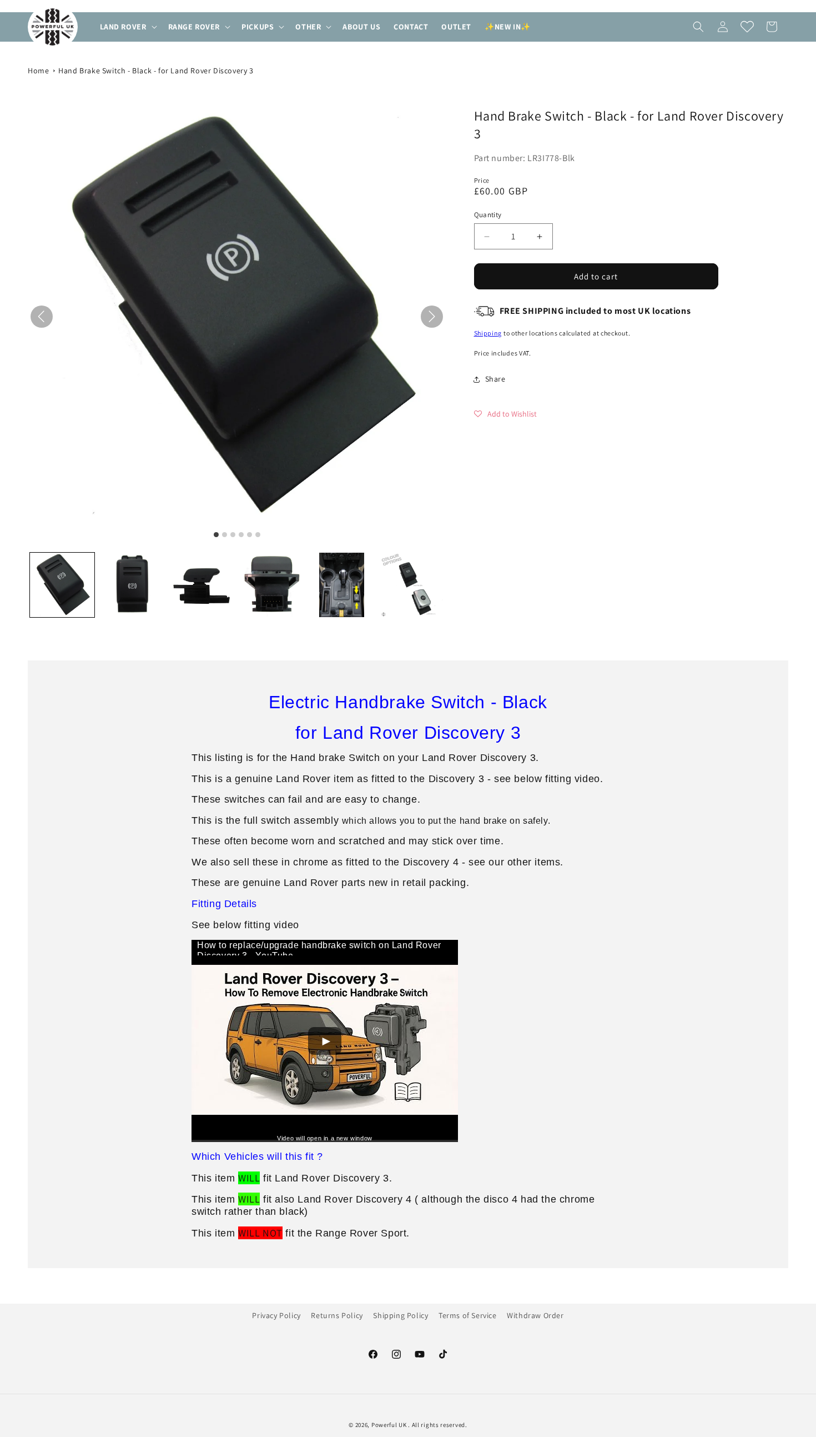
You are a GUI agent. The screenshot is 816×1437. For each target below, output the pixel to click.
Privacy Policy (276, 1315)
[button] (127, 26)
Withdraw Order (535, 1315)
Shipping (488, 333)
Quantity (488, 214)
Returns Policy (336, 1315)
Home (38, 71)
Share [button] (495, 379)
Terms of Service (468, 1315)
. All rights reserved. (437, 1425)
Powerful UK (389, 1425)
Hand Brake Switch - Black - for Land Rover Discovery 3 (155, 71)
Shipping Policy (400, 1315)
